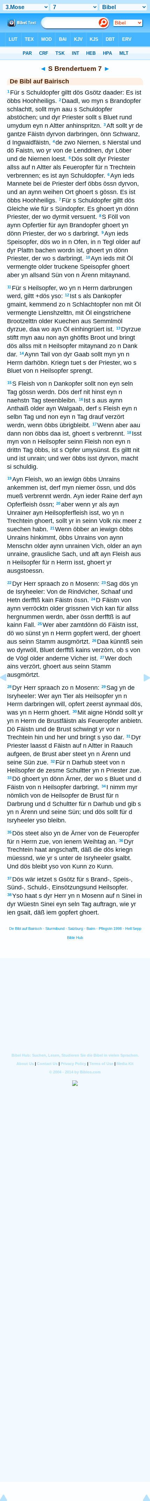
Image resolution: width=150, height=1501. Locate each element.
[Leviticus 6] (8, 693)
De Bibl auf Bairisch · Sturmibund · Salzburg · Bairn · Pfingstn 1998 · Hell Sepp (75, 928)
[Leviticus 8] (141, 693)
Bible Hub (75, 938)
